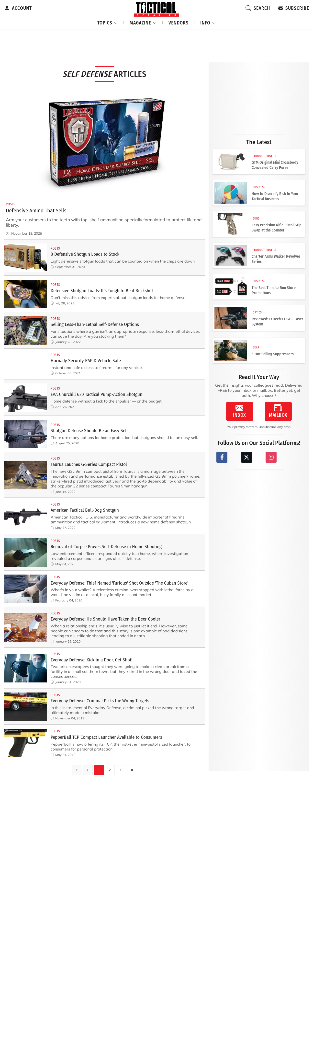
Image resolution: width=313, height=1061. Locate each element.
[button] (107, 22)
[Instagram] (271, 457)
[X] (246, 457)
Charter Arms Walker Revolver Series (276, 259)
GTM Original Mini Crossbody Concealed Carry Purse (275, 165)
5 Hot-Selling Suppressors (273, 354)
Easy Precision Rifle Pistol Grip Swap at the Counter (277, 227)
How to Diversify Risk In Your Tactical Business (275, 196)
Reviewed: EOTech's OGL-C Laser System (277, 321)
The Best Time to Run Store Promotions (274, 290)
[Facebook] (221, 457)
